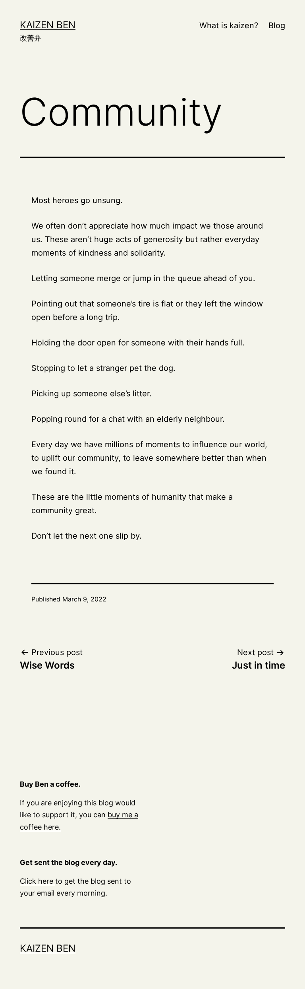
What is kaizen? (228, 25)
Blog (276, 25)
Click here (37, 881)
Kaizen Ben (47, 25)
